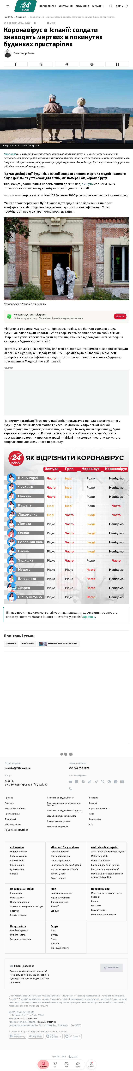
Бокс (53, 930)
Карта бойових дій (60, 856)
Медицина (82, 6)
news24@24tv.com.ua (18, 768)
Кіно (53, 889)
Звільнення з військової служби (108, 851)
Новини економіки (22, 889)
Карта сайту (95, 819)
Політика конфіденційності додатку (65, 811)
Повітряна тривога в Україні (66, 865)
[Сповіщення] (127, 6)
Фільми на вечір (59, 902)
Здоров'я (88, 616)
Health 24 (8, 17)
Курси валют (17, 897)
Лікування (66, 6)
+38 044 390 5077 (79, 768)
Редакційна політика (15, 809)
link (70, 782)
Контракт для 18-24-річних (105, 865)
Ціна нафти (16, 893)
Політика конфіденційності (60, 798)
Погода (14, 873)
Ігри (91, 825)
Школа (94, 901)
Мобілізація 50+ (99, 856)
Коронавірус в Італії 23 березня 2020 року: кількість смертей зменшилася (75, 195)
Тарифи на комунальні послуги (26, 906)
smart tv (54, 1036)
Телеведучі (10, 819)
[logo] (25, 6)
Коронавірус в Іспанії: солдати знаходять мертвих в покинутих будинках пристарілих (72, 17)
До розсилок (111, 967)
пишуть (88, 184)
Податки (14, 910)
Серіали (55, 910)
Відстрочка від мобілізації (105, 869)
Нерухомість (18, 926)
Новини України (18, 856)
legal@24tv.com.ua (46, 1022)
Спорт (54, 926)
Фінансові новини (20, 902)
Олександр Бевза (24, 53)
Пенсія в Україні (18, 915)
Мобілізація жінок (100, 860)
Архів (91, 814)
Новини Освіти (100, 889)
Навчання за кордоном (103, 914)
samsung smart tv (73, 1036)
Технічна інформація (57, 827)
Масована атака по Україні (65, 869)
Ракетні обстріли (60, 851)
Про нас (9, 798)
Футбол (55, 934)
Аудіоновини (17, 869)
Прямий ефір (17, 860)
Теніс (53, 939)
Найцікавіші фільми (61, 893)
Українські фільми (60, 897)
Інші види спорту (60, 948)
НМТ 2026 (96, 905)
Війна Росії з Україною (65, 847)
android (17, 1036)
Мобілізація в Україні (104, 847)
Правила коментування (58, 821)
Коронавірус (47, 6)
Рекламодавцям (13, 825)
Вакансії (93, 803)
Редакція (9, 803)
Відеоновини (17, 865)
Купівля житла (17, 934)
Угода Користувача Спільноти (61, 816)
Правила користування (16, 830)
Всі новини (17, 847)
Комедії (55, 906)
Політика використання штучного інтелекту (64, 804)
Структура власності (99, 809)
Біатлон (55, 943)
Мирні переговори (60, 860)
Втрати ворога (58, 878)
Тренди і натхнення (20, 939)
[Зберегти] (117, 64)
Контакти (93, 798)
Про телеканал (12, 814)
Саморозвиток (99, 910)
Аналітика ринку (19, 930)
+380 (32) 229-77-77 (27, 1018)
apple (35, 1036)
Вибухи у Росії (58, 873)
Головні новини (18, 851)
